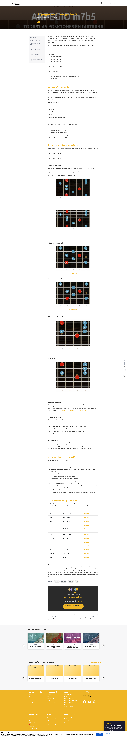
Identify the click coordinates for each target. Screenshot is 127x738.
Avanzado (49, 696)
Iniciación (49, 694)
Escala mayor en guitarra (70, 718)
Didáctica (43, 30)
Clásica (30, 700)
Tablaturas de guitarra (69, 717)
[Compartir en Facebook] (124, 367)
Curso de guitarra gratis (34, 728)
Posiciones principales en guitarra (35, 44)
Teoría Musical (32, 702)
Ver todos (98, 629)
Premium (74, 3)
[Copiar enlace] (124, 376)
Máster (48, 700)
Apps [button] (68, 3)
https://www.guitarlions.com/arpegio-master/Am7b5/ (72, 410)
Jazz (59, 25)
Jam (51, 3)
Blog (61, 3)
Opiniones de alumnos (34, 722)
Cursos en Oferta (51, 702)
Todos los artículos (68, 724)
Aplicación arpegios (69, 702)
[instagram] (94, 702)
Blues (30, 696)
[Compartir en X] (124, 370)
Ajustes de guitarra (68, 720)
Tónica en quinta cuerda (35, 49)
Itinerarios (55, 3)
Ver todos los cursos (96, 662)
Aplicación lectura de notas (70, 700)
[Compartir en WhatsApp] (124, 373)
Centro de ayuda (68, 694)
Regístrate (111, 3)
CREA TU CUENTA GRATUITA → (73, 606)
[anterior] (24, 645)
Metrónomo (67, 710)
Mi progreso (67, 704)
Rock (30, 694)
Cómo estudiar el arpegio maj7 (36, 56)
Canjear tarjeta (32, 726)
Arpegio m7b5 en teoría (35, 40)
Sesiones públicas (68, 706)
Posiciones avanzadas (34, 54)
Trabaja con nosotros (52, 720)
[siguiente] (103, 645)
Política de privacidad (52, 724)
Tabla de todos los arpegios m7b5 (36, 60)
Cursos (47, 3)
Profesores (31, 720)
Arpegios (40, 25)
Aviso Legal (49, 722)
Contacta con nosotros (52, 718)
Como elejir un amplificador (71, 722)
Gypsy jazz (54, 25)
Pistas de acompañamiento (70, 708)
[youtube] (90, 702)
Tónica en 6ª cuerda (34, 47)
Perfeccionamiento (51, 698)
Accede (105, 3)
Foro (64, 3)
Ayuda (48, 717)
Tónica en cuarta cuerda (35, 51)
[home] (16, 3)
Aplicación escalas (68, 698)
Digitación (86, 513)
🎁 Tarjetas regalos (33, 724)
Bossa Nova (47, 25)
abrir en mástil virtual (73, 201)
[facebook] (84, 702)
